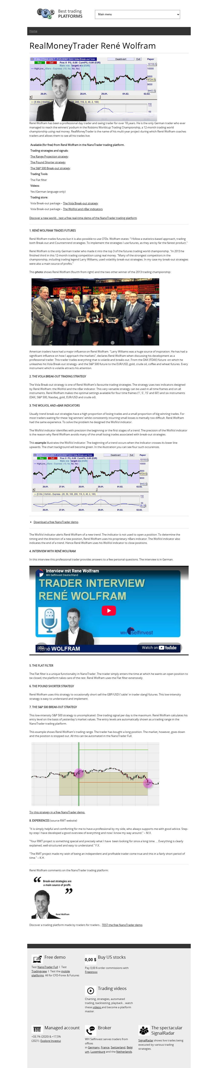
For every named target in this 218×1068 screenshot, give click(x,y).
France (105, 1047)
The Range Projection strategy (49, 156)
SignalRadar (145, 1040)
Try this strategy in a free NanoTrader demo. (57, 812)
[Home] (59, 15)
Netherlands (124, 1052)
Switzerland (118, 1047)
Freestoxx (91, 972)
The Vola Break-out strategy (80, 203)
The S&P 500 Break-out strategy (50, 168)
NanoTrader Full (47, 967)
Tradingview (39, 971)
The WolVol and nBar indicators (83, 209)
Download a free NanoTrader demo (56, 522)
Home (33, 31)
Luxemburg (97, 1052)
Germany (94, 1047)
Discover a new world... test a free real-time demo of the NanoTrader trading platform (83, 218)
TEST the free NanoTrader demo (122, 925)
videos (97, 1007)
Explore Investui (50, 1041)
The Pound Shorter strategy (48, 162)
